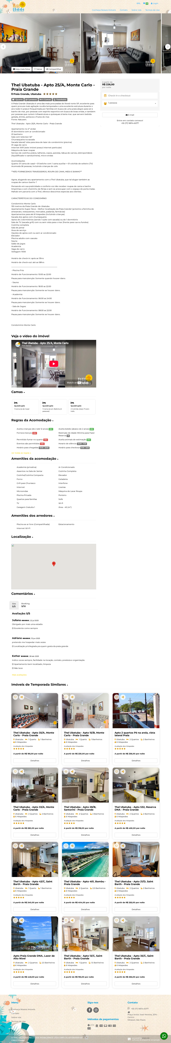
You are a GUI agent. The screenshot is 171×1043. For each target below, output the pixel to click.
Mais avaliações (19, 675)
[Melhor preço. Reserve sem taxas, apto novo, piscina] (136, 933)
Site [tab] (14, 605)
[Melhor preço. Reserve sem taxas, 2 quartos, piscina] (34, 785)
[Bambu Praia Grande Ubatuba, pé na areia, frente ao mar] (85, 859)
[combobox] (133, 104)
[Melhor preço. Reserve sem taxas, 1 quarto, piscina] (34, 710)
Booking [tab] (25, 605)
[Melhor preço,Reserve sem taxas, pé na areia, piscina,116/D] (136, 710)
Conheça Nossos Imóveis (104, 10)
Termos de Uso (152, 10)
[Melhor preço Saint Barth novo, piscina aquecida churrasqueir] (136, 859)
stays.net (145, 1038)
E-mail (131, 115)
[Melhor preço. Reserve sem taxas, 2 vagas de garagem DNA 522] (34, 933)
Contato (124, 10)
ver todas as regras (20, 453)
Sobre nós (136, 10)
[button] (167, 46)
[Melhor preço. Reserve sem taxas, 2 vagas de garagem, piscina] (85, 785)
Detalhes (34, 760)
